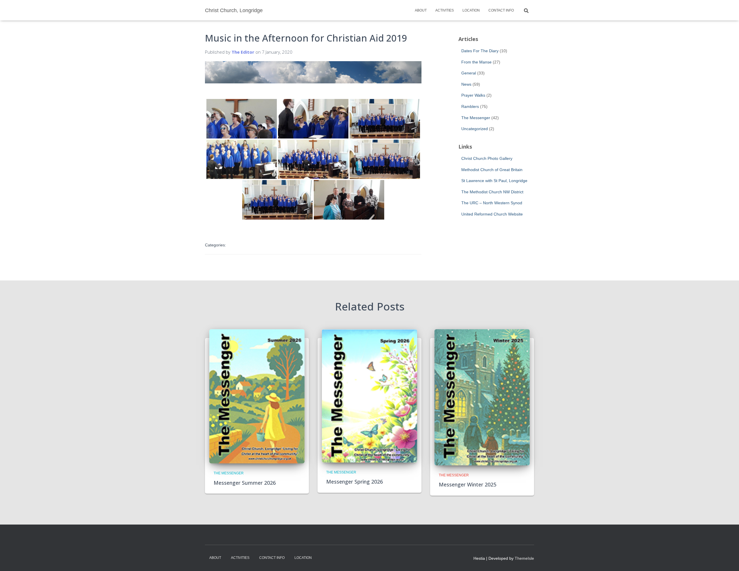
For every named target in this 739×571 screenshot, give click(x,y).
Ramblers (470, 106)
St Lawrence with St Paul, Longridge (494, 180)
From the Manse (476, 62)
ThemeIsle (524, 558)
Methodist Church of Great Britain (491, 169)
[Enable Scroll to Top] (727, 559)
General (468, 73)
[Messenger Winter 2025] (482, 397)
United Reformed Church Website (492, 214)
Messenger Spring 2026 (354, 481)
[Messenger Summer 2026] (257, 396)
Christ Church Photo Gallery (486, 158)
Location (471, 10)
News (466, 84)
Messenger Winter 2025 (467, 484)
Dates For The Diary (480, 50)
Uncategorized (474, 128)
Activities (444, 10)
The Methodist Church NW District (492, 192)
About (421, 10)
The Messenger (475, 117)
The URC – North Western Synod (491, 203)
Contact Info (501, 10)
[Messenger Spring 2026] (369, 395)
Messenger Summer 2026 (245, 482)
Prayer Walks (473, 95)
